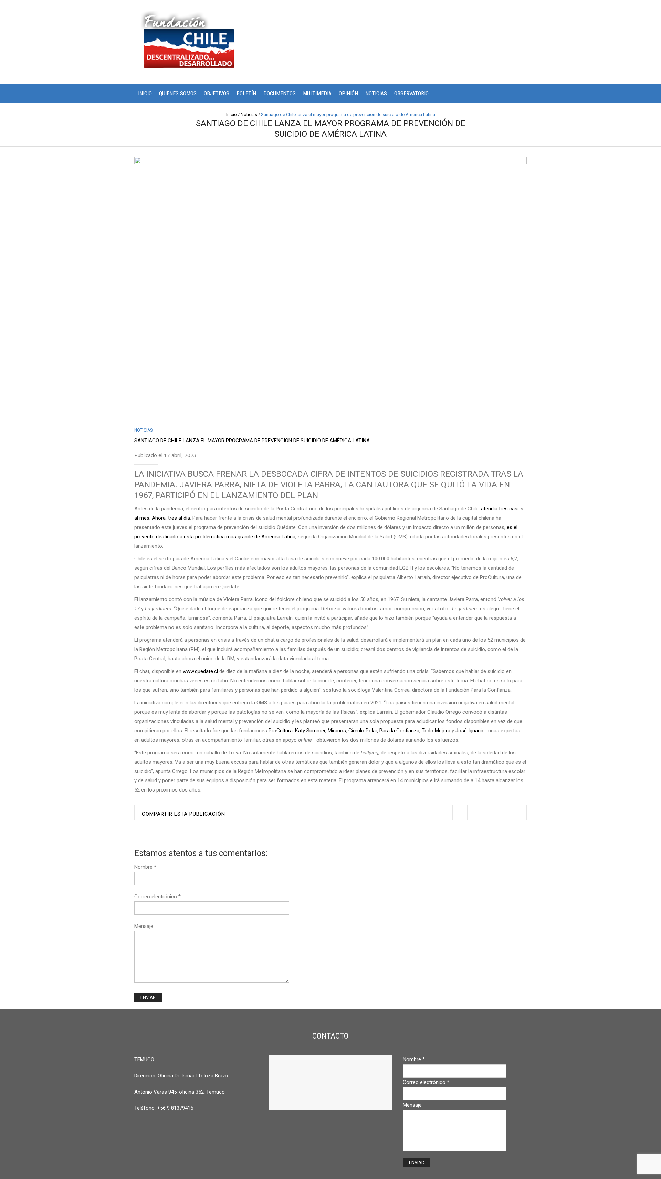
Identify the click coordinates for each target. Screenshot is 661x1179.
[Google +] (504, 812)
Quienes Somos (178, 93)
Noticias (376, 93)
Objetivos (216, 93)
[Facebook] (474, 812)
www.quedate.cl (199, 671)
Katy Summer (309, 730)
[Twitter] (459, 812)
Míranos (336, 730)
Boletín (246, 93)
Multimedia (317, 93)
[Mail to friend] (519, 812)
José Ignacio (469, 730)
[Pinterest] (489, 812)
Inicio (145, 93)
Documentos (279, 93)
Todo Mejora (435, 730)
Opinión (348, 93)
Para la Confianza (398, 730)
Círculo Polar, (362, 730)
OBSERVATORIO (411, 93)
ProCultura (281, 730)
